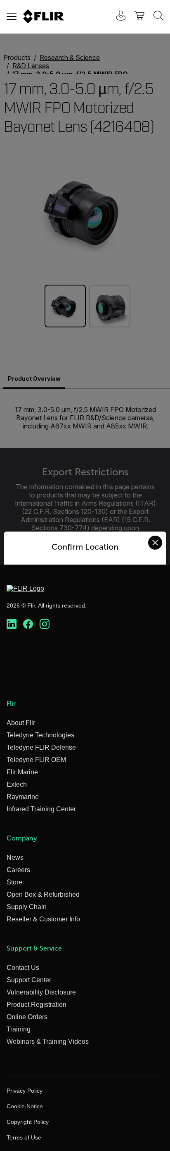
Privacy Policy (24, 1090)
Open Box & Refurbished (43, 894)
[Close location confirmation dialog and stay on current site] (155, 543)
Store (14, 882)
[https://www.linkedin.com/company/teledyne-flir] (12, 624)
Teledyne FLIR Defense (41, 747)
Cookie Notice (25, 1106)
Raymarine (23, 796)
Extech (17, 784)
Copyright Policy (28, 1122)
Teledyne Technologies (40, 735)
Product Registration (36, 1004)
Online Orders (27, 1016)
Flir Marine (22, 772)
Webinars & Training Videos (48, 1041)
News (15, 857)
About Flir (21, 722)
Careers (18, 869)
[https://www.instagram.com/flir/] (45, 624)
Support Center (29, 979)
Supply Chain (27, 906)
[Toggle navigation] (12, 16)
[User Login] (116, 16)
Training (19, 1029)
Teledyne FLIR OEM (36, 759)
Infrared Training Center (41, 809)
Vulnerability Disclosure (41, 992)
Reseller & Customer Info (43, 919)
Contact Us (23, 967)
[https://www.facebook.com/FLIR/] (28, 624)
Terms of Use (24, 1137)
